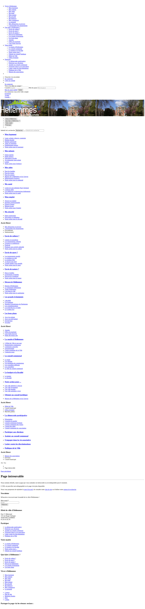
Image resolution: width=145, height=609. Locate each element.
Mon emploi (12, 15)
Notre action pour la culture (13, 249)
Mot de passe (33, 88)
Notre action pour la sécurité (13, 219)
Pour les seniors (9, 175)
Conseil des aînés (10, 426)
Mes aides (12, 11)
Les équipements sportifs (12, 256)
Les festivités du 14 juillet (13, 308)
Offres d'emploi (9, 410)
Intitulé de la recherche (8, 130)
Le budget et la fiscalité (16, 50)
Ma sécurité (12, 17)
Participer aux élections (16, 63)
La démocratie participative (17, 61)
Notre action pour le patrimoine (14, 293)
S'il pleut (7, 322)
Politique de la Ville (15, 70)
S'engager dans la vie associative (19, 66)
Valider (20, 90)
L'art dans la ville (10, 291)
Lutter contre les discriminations (19, 68)
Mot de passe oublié (11, 90)
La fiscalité (8, 378)
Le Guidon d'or (9, 309)
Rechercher (19, 130)
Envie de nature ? (14, 33)
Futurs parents (9, 155)
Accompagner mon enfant (13, 160)
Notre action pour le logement (14, 147)
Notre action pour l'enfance (13, 164)
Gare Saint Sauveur (11, 334)
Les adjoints (8, 361)
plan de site (48, 489)
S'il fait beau (8, 321)
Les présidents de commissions (14, 363)
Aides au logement (10, 143)
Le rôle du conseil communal (14, 368)
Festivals (7, 245)
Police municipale (10, 215)
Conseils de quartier (11, 421)
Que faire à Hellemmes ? (12, 27)
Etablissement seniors (11, 145)
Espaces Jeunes (9, 204)
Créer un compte (10, 80)
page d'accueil (28, 489)
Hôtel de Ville (9, 406)
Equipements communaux (13, 345)
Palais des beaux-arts (11, 335)
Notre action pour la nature (13, 278)
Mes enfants (12, 9)
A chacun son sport (11, 262)
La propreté (12, 22)
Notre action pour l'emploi (13, 208)
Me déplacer (12, 18)
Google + (8, 97)
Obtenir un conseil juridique (17, 54)
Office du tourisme (10, 332)
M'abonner (4, 504)
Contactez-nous (9, 352)
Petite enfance (9, 156)
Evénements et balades (12, 274)
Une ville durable (10, 389)
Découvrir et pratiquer (11, 276)
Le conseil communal (15, 49)
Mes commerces (14, 20)
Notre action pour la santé (13, 193)
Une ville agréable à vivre (13, 391)
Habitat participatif (10, 142)
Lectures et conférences (12, 243)
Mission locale (9, 206)
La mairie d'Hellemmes (16, 47)
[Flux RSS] (2, 3)
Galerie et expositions (11, 240)
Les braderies (9, 302)
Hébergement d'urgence (12, 178)
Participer (8, 59)
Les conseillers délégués (12, 365)
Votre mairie (8, 45)
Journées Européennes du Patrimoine (16, 304)
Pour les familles (10, 171)
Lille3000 (8, 300)
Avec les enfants (10, 317)
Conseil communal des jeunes (14, 424)
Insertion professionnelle (12, 202)
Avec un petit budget (11, 319)
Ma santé (11, 13)
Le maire (7, 360)
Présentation (8, 419)
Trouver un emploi (10, 201)
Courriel (7, 88)
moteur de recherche (70, 489)
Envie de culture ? (14, 29)
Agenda (7, 330)
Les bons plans (13, 38)
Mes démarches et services (13, 227)
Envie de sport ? (14, 31)
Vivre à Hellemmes (11, 6)
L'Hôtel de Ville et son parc (13, 343)
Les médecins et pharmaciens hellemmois (17, 191)
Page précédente (6, 471)
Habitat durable (9, 140)
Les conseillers (9, 367)
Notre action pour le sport (13, 265)
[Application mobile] (6, 3)
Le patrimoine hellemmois (13, 287)
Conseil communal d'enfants (13, 423)
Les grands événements (16, 36)
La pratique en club (11, 258)
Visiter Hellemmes (10, 289)
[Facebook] (4, 3)
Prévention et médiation (12, 217)
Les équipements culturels (13, 241)
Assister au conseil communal (18, 65)
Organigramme (9, 348)
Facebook (8, 93)
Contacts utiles (9, 189)
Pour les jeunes (9, 173)
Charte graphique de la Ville (13, 350)
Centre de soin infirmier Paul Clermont (17, 188)
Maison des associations (12, 456)
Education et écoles (11, 158)
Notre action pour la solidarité (14, 180)
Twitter (7, 95)
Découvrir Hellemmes (15, 34)
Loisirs (7, 162)
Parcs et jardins (9, 273)
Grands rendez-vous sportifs (13, 263)
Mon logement (13, 8)
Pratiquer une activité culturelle (14, 247)
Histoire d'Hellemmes (11, 286)
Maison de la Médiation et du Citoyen (16, 176)
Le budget (8, 376)
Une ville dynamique (11, 387)
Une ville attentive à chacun (13, 386)
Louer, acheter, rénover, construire (15, 138)
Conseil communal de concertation (15, 428)
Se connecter (9, 79)
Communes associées (11, 347)
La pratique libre (10, 260)
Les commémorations (11, 306)
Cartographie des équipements (14, 228)
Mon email (5, 500)
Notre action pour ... (15, 52)
